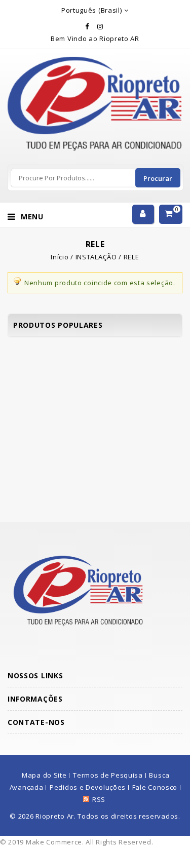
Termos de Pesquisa (108, 775)
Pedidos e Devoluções (88, 787)
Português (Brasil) (91, 10)
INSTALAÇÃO (96, 256)
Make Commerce (54, 841)
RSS (98, 799)
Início (59, 256)
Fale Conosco (154, 787)
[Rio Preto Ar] (95, 62)
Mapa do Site (44, 775)
